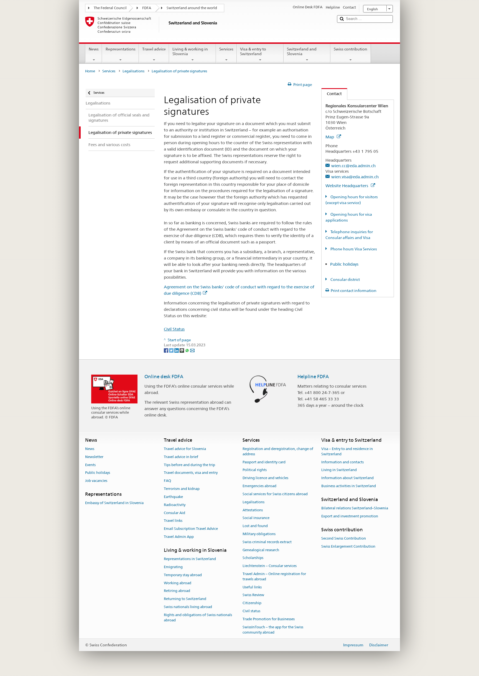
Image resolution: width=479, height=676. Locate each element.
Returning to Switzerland (185, 599)
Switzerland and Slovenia (302, 51)
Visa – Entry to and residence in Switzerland (347, 451)
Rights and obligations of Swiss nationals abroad (198, 617)
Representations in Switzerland (190, 559)
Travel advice (154, 49)
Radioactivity (174, 505)
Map (330, 136)
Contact (332, 93)
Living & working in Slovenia (190, 51)
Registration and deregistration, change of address (278, 451)
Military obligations (259, 534)
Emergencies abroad (259, 486)
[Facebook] (166, 350)
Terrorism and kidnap (182, 489)
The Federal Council (110, 8)
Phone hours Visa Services (353, 249)
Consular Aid (174, 513)
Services (226, 49)
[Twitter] (171, 350)
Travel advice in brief (181, 457)
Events (90, 465)
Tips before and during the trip (189, 465)
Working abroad (177, 583)
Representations (121, 49)
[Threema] (182, 350)
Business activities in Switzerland (348, 486)
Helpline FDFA (313, 376)
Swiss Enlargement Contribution (348, 546)
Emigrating (173, 567)
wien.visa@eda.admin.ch (355, 176)
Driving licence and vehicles (265, 478)
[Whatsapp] (187, 350)
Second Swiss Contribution (343, 538)
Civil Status (174, 329)
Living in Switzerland (339, 470)
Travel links (173, 521)
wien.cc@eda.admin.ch (353, 165)
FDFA (146, 8)
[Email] (192, 350)
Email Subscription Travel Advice (191, 529)
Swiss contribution (350, 49)
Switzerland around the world (192, 8)
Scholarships (253, 558)
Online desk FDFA (163, 376)
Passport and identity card (264, 462)
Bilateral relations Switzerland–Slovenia (354, 508)
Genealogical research (261, 550)
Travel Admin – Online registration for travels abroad (274, 576)
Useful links (252, 587)
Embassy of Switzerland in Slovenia (114, 503)
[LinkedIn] (177, 350)
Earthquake (173, 497)
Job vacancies (96, 481)
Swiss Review (253, 595)
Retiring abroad (177, 591)
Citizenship (252, 603)
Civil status (251, 611)
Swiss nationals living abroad (188, 607)
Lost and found (255, 526)
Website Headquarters (347, 185)
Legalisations (133, 71)
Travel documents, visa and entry (191, 473)
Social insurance (256, 518)
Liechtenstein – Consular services (270, 566)
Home (90, 71)
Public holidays (344, 264)
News (94, 49)
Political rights (255, 470)
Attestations (253, 510)
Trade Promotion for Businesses (269, 619)
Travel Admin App (179, 537)
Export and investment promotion (349, 516)
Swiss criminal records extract (267, 542)
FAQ (167, 481)
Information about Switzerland (347, 478)
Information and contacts (342, 462)
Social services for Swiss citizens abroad (275, 494)
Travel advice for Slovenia (185, 449)
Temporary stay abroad (183, 575)
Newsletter (94, 457)
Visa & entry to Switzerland (253, 51)
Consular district (345, 279)
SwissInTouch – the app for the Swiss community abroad (273, 629)
